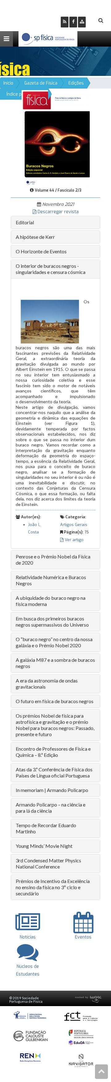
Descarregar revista (57, 212)
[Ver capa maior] (56, 138)
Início (8, 83)
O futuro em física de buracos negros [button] (54, 701)
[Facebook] (73, 22)
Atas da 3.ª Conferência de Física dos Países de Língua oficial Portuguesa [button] (54, 772)
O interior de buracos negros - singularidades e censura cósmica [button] (50, 269)
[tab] (55, 222)
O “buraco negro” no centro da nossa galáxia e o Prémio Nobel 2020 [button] (54, 642)
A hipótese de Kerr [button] (35, 237)
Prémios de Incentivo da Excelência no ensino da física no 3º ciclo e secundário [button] (53, 887)
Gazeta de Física (40, 83)
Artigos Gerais (73, 524)
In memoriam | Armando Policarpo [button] (52, 790)
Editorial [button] (25, 222)
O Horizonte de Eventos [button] (41, 251)
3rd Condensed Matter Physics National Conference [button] (48, 863)
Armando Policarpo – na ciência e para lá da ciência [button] (50, 808)
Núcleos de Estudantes (27, 970)
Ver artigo (74, 539)
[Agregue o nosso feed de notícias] (64, 22)
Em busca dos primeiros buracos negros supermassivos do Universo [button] (52, 622)
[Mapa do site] (82, 22)
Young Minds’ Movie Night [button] (44, 846)
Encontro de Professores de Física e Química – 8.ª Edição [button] (53, 752)
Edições (76, 83)
